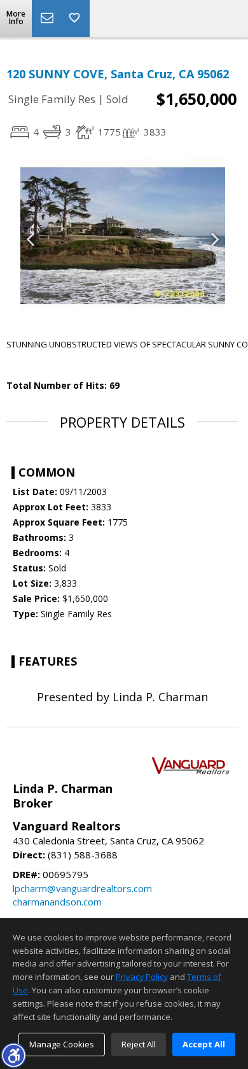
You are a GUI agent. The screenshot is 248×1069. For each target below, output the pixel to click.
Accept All (204, 1044)
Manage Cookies (61, 1044)
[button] (13, 1055)
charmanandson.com (57, 901)
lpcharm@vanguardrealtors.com (82, 888)
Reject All (138, 1044)
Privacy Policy (142, 976)
